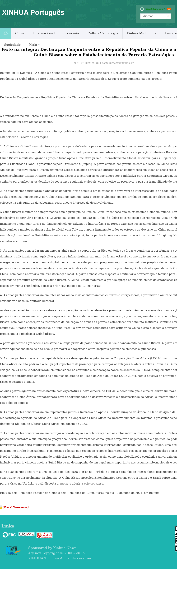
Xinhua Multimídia (142, 33)
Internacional (44, 33)
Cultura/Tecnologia (102, 33)
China (20, 33)
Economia (71, 33)
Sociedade (12, 44)
